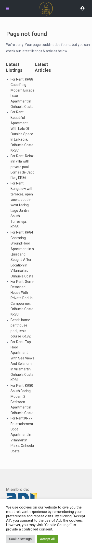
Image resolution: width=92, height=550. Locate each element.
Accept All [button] (47, 539)
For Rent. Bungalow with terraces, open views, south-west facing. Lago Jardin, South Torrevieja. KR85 (22, 205)
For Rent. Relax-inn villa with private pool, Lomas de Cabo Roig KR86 (23, 167)
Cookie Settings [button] (20, 539)
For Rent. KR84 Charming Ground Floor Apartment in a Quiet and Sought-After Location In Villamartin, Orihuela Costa (22, 254)
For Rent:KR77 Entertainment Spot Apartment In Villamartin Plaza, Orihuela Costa (22, 434)
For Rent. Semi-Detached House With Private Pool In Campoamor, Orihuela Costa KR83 (22, 298)
